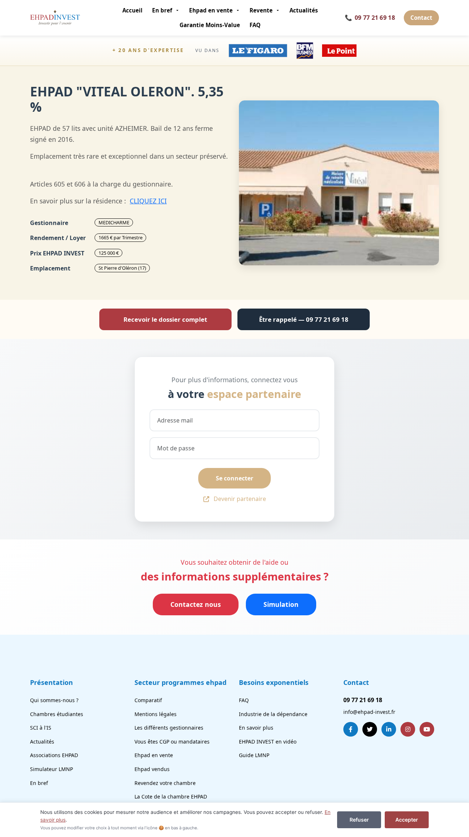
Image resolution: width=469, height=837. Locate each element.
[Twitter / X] (369, 729)
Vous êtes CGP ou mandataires (172, 741)
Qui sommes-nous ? (54, 700)
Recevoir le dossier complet (165, 319)
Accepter (406, 819)
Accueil (132, 10)
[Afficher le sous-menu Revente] (279, 10)
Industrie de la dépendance (273, 714)
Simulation (281, 604)
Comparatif (148, 700)
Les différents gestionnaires (168, 727)
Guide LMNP (254, 755)
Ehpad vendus (152, 769)
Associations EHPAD (54, 755)
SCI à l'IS (40, 727)
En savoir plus (256, 727)
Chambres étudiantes (56, 714)
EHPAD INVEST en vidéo (267, 741)
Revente (261, 10)
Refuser (359, 819)
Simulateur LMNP (51, 769)
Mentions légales (155, 714)
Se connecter (234, 478)
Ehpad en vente (211, 10)
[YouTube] (427, 729)
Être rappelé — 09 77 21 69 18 (303, 319)
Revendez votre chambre (165, 782)
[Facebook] (350, 729)
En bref (162, 10)
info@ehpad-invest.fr (369, 711)
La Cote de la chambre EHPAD (170, 796)
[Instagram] (407, 729)
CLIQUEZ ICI (148, 200)
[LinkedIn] (388, 729)
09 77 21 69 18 (370, 18)
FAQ (255, 25)
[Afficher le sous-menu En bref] (178, 10)
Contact (421, 17)
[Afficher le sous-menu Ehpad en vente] (239, 10)
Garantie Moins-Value (210, 25)
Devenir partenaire (240, 499)
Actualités (303, 10)
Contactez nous (195, 604)
